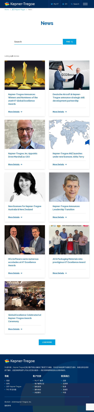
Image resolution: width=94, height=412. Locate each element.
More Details (13, 112)
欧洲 (64, 386)
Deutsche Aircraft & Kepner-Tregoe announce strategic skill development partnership (68, 97)
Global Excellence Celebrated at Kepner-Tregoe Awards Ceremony (24, 318)
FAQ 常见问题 (11, 389)
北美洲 (65, 383)
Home (7, 9)
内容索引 (38, 392)
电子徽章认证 (39, 383)
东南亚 (65, 389)
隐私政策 (38, 386)
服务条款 (38, 389)
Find (68, 42)
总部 (64, 380)
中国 (64, 392)
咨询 (8, 383)
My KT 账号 (39, 380)
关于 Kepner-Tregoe (18, 9)
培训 (8, 380)
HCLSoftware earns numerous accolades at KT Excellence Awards (23, 262)
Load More (47, 342)
